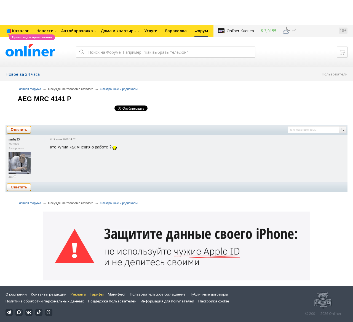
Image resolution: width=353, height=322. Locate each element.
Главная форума (29, 89)
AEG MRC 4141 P (44, 98)
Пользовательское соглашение (158, 294)
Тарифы (97, 294)
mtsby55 (14, 139)
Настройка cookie (213, 301)
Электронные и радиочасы (119, 89)
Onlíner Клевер (240, 30)
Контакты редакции (48, 294)
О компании (16, 294)
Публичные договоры (209, 294)
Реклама (78, 294)
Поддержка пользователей (112, 301)
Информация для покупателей (167, 301)
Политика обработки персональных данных (45, 301)
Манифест (117, 294)
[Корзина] (342, 52)
